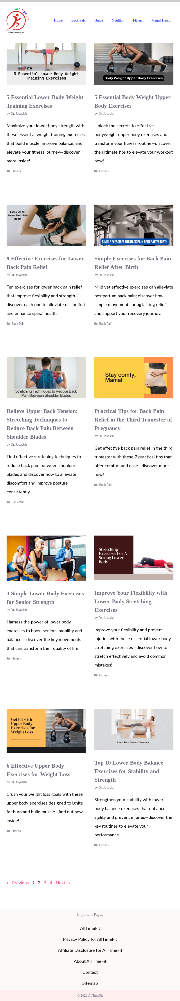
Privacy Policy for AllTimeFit (90, 939)
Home (58, 20)
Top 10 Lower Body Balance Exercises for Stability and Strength (128, 771)
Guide (98, 20)
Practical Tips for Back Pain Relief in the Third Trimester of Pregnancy (133, 419)
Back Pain (78, 20)
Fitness (138, 20)
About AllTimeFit (90, 961)
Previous (18, 883)
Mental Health (161, 20)
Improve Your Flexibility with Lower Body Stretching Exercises (130, 601)
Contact (90, 972)
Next (63, 883)
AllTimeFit (90, 928)
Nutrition (118, 20)
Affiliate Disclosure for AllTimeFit (90, 950)
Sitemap (90, 983)
